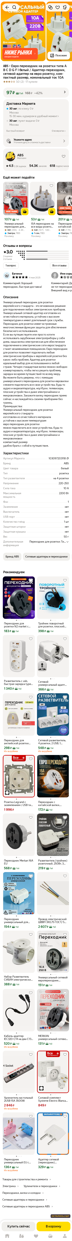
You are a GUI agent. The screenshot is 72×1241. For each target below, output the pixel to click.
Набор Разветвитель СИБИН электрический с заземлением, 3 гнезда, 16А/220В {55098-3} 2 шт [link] (18, 978)
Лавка (21, 1236)
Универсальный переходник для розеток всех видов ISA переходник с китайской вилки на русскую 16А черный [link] (14, 225)
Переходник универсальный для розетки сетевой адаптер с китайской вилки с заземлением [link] (17, 921)
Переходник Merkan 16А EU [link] (18, 862)
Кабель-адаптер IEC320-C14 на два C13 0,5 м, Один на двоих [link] (17, 1038)
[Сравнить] (50, 7)
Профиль (65, 1236)
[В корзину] (25, 212)
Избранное (36, 1236)
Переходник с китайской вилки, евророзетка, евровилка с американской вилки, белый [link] (53, 804)
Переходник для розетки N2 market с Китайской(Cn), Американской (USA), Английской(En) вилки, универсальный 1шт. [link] (18, 625)
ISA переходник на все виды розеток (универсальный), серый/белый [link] (42, 225)
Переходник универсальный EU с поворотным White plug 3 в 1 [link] (18, 1161)
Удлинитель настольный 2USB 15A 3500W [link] (18, 1099)
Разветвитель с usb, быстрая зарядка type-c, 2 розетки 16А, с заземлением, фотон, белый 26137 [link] (18, 683)
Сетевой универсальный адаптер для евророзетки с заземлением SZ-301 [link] (53, 683)
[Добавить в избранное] (57, 7)
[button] (20, 54)
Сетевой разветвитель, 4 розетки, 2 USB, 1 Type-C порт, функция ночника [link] (52, 742)
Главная (7, 1236)
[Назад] (7, 7)
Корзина (50, 1236)
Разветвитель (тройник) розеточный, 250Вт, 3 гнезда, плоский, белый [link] (52, 862)
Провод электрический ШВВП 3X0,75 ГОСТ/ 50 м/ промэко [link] (52, 921)
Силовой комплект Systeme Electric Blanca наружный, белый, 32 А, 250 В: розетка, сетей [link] (52, 1099)
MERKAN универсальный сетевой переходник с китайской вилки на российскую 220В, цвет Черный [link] (53, 1038)
